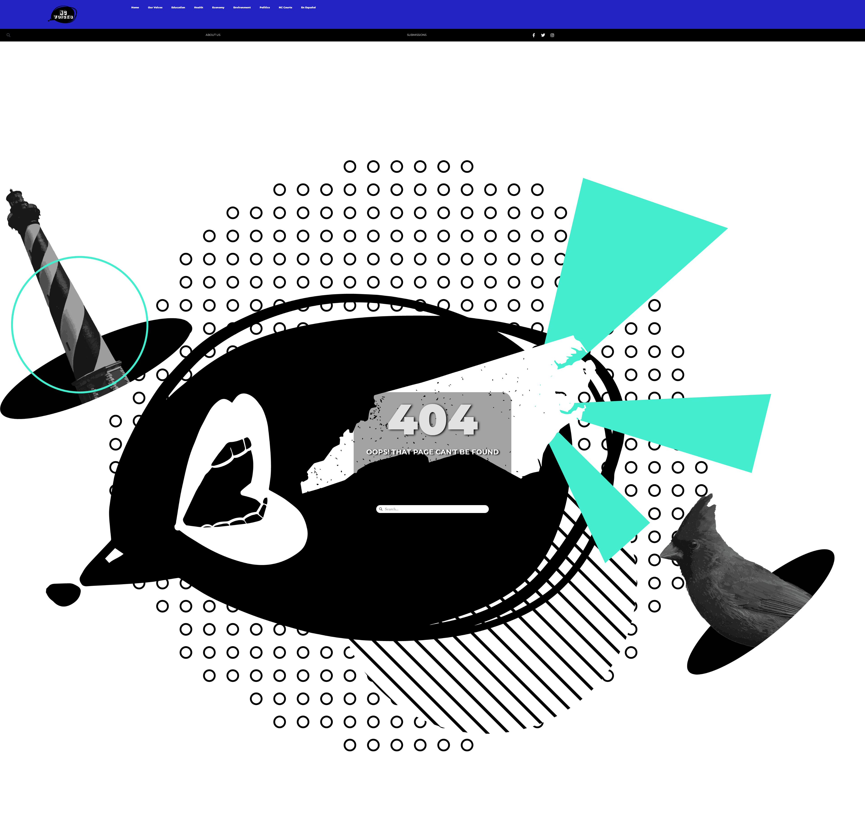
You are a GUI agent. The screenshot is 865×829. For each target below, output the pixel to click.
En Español (308, 7)
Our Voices (155, 7)
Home (135, 7)
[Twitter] (543, 35)
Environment (242, 7)
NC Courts (285, 7)
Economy (218, 7)
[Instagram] (552, 35)
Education (178, 7)
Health (198, 7)
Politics (265, 7)
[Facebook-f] (534, 35)
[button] (8, 35)
